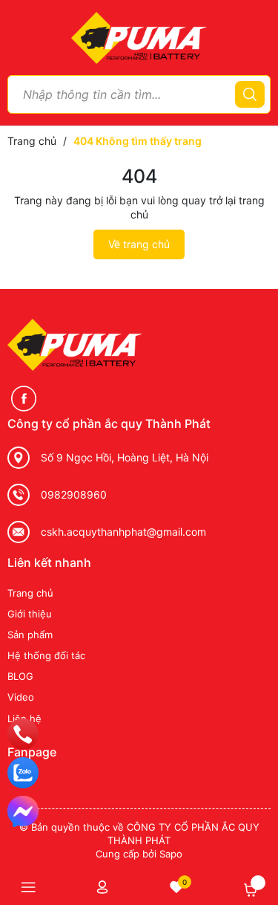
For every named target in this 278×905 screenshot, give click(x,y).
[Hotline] (23, 733)
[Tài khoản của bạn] (102, 887)
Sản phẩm (30, 634)
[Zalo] (23, 772)
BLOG (20, 676)
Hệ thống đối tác (46, 655)
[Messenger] (23, 811)
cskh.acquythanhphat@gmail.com (123, 531)
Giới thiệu (29, 614)
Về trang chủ (139, 244)
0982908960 (74, 494)
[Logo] (138, 36)
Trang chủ (30, 593)
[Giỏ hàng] (250, 890)
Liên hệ (24, 718)
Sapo (170, 854)
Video (20, 697)
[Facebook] (23, 399)
